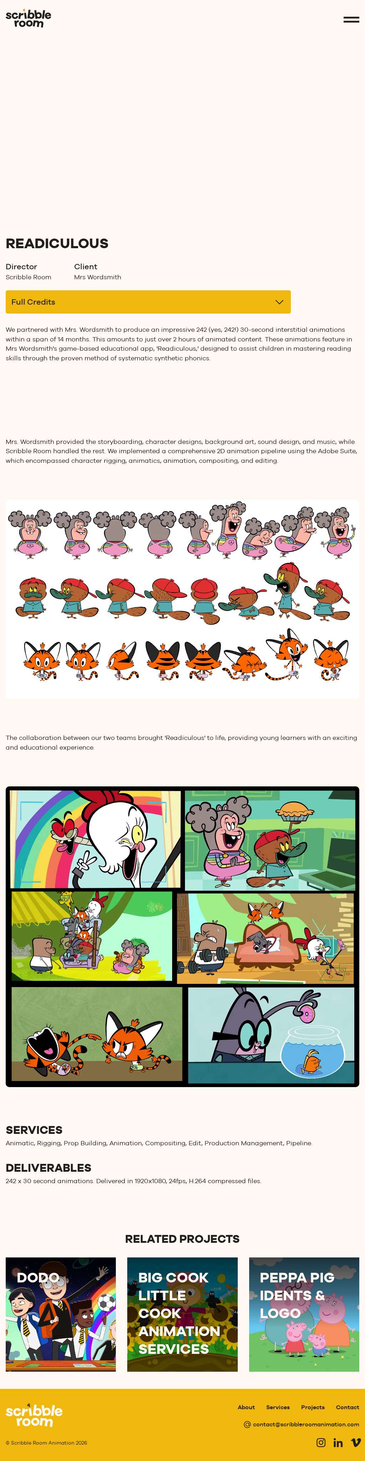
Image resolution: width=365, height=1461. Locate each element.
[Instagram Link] (321, 1442)
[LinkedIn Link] (338, 1442)
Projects (313, 1407)
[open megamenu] (351, 19)
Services (278, 1407)
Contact (347, 1407)
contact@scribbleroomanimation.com (306, 1424)
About (246, 1407)
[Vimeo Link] (355, 1442)
